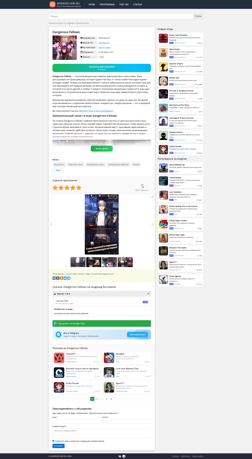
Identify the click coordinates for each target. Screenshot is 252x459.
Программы (107, 4)
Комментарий (58, 426)
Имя (54, 417)
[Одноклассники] (61, 278)
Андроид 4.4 (103, 42)
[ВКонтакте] (54, 278)
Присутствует (104, 47)
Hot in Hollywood (104, 110)
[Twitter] (65, 278)
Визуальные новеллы (118, 164)
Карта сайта (197, 456)
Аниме (136, 164)
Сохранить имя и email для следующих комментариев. (80, 441)
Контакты (185, 456)
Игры (92, 4)
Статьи (137, 4)
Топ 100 (123, 4)
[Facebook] (57, 278)
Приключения (82, 23)
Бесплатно (59, 164)
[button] (152, 197)
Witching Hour (86, 110)
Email (104, 417)
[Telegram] (68, 278)
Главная (52, 23)
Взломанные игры (95, 164)
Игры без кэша (75, 164)
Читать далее (101, 148)
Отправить (58, 446)
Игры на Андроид (66, 23)
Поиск (198, 16)
